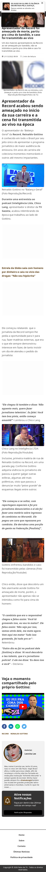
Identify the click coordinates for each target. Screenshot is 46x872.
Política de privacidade (21, 857)
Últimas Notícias (21, 851)
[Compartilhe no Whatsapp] (17, 726)
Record (5, 733)
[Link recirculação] (6, 6)
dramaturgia (26, 780)
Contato (22, 846)
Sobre (21, 840)
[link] (13, 752)
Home (21, 835)
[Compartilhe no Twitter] (24, 726)
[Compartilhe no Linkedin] (10, 726)
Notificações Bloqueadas (23, 812)
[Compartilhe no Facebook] (4, 726)
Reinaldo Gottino (19, 733)
